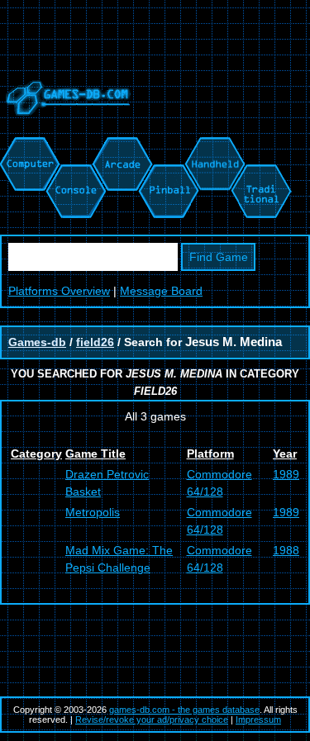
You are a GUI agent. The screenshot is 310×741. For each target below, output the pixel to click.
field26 (95, 342)
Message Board (161, 290)
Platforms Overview (59, 290)
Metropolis (92, 512)
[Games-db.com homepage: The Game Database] (65, 128)
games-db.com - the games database (184, 710)
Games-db (37, 342)
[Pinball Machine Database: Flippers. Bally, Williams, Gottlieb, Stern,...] (167, 145)
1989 (286, 474)
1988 (286, 550)
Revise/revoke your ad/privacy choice (151, 719)
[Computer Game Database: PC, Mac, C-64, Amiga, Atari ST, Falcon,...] (27, 145)
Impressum (258, 719)
